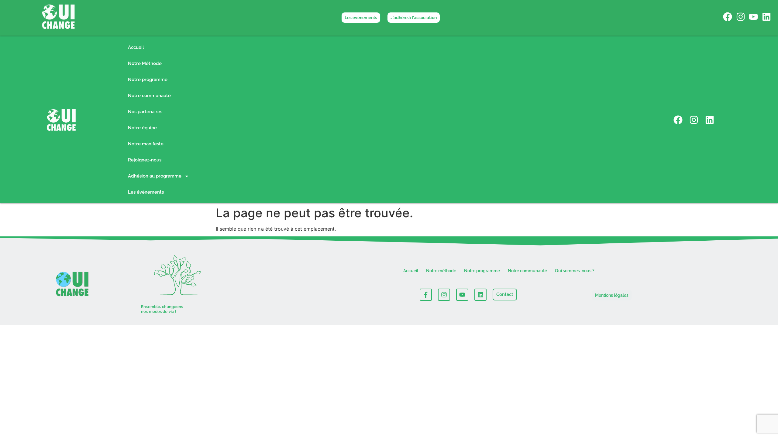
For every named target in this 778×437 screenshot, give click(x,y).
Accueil (136, 47)
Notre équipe (142, 127)
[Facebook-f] (426, 295)
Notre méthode (441, 270)
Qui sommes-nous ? (574, 270)
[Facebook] (727, 16)
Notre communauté (149, 95)
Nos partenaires (145, 111)
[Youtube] (753, 16)
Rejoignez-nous (144, 160)
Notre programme (147, 79)
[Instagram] (740, 16)
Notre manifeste (146, 144)
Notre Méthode (145, 63)
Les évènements (146, 192)
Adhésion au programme (154, 176)
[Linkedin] (766, 16)
